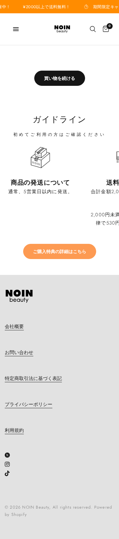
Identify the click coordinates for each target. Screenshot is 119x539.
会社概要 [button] (14, 326)
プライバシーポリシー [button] (28, 404)
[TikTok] (10, 473)
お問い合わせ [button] (19, 352)
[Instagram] (10, 464)
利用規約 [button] (14, 430)
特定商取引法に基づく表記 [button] (33, 378)
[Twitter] (10, 455)
